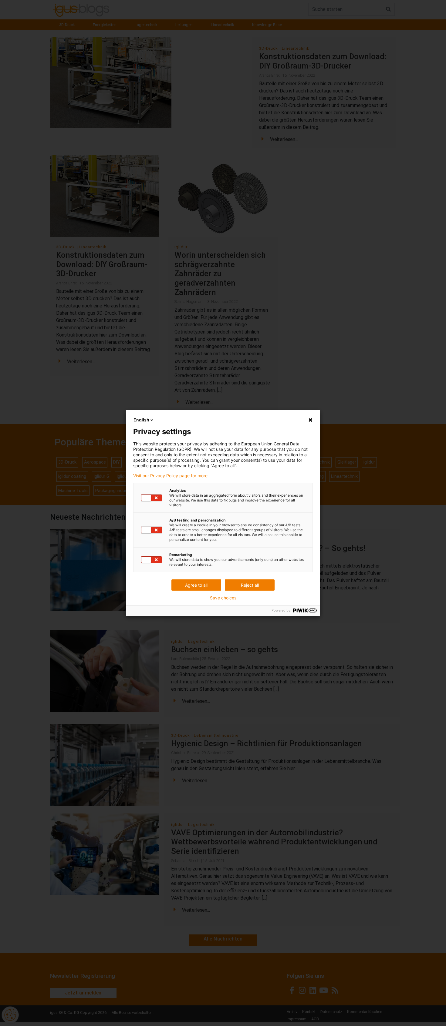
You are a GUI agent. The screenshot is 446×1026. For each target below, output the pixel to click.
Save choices (223, 597)
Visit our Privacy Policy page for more (170, 475)
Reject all (250, 585)
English (141, 419)
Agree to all (196, 585)
